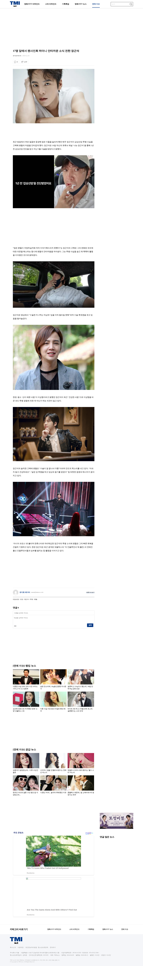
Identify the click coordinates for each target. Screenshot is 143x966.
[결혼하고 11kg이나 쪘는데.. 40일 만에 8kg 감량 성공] (81, 679)
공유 (25, 62)
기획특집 (65, 4)
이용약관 (20, 947)
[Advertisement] (71, 26)
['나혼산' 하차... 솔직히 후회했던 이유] (53, 786)
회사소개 (13, 947)
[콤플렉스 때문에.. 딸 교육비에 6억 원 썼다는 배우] (81, 786)
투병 (31, 599)
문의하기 (53, 947)
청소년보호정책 (43, 947)
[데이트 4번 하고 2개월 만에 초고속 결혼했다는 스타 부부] (81, 702)
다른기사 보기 (90, 592)
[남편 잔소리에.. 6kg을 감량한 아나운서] (53, 679)
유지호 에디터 (17, 56)
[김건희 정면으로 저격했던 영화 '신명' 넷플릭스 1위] (26, 702)
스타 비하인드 (50, 4)
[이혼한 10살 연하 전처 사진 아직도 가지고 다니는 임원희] (26, 679)
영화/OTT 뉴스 (81, 4)
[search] (131, 4)
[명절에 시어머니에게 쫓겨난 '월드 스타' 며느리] (81, 763)
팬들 (36, 599)
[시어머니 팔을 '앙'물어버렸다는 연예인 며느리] (53, 763)
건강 (21, 599)
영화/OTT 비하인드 (32, 4)
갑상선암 (16, 599)
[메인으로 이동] (15, 6)
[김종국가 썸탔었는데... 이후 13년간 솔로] (26, 763)
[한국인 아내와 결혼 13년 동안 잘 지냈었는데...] (26, 786)
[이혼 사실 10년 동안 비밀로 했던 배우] (53, 702)
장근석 (27, 599)
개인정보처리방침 (31, 947)
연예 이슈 (96, 4)
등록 (90, 625)
